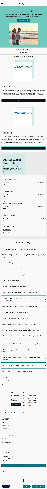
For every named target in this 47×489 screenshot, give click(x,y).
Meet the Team (6, 429)
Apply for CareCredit (23, 100)
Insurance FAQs (7, 229)
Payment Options (7, 435)
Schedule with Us (23, 20)
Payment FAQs (7, 233)
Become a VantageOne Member (23, 148)
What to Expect (6, 432)
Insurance (5, 438)
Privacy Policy (6, 442)
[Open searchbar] (44, 3)
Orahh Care (5, 452)
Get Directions (16, 404)
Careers (4, 449)
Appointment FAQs (6, 384)
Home (3, 422)
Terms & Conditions (8, 446)
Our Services (5, 425)
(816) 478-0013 (25, 52)
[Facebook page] (23, 480)
